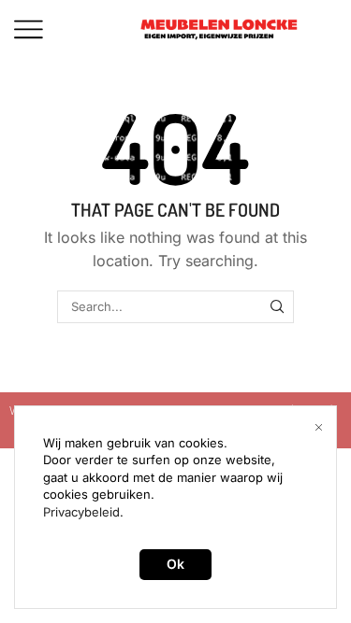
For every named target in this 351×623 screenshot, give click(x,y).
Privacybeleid (81, 511)
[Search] (277, 306)
